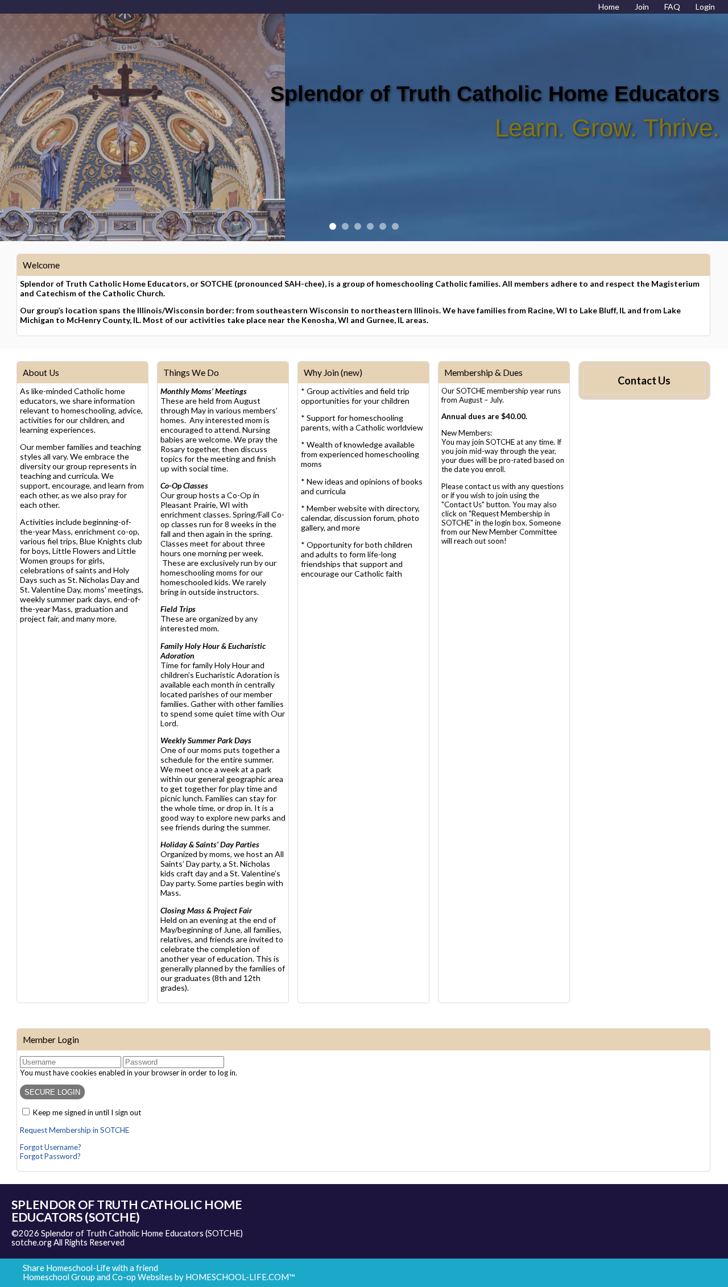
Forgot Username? (50, 1147)
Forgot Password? (50, 1156)
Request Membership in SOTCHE (74, 1130)
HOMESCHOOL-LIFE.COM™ (240, 1277)
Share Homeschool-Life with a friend (90, 1268)
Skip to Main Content (174, 1242)
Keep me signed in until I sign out (87, 1112)
